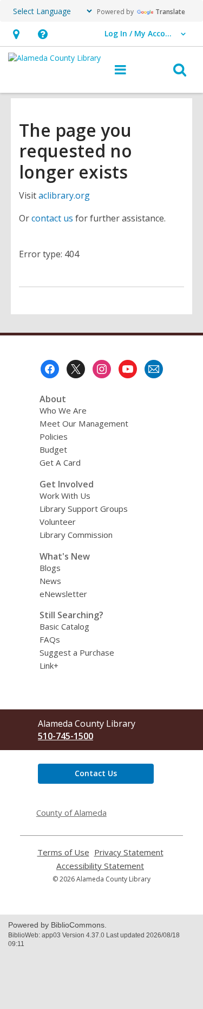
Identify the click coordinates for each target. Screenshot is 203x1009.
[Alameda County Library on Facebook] (50, 369)
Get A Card (60, 462)
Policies (54, 436)
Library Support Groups (84, 508)
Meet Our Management (84, 423)
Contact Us (96, 773)
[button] (16, 34)
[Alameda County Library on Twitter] (76, 369)
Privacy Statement (128, 852)
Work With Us (65, 495)
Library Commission (76, 534)
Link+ (49, 665)
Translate (170, 11)
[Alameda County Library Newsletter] (154, 369)
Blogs (50, 567)
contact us (52, 218)
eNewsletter (63, 593)
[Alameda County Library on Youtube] (128, 369)
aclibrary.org (64, 195)
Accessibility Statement (100, 866)
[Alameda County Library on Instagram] (102, 369)
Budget (53, 449)
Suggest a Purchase (77, 652)
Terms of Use (63, 852)
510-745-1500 (65, 736)
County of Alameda (71, 812)
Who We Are (63, 410)
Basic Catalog (64, 626)
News (50, 580)
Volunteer (58, 521)
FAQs (50, 639)
